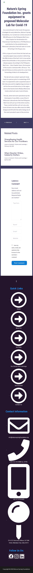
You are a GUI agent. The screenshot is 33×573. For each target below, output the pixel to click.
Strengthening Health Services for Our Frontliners (16, 140)
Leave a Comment (9, 144)
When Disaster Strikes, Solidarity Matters (14, 154)
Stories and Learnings (21, 144)
